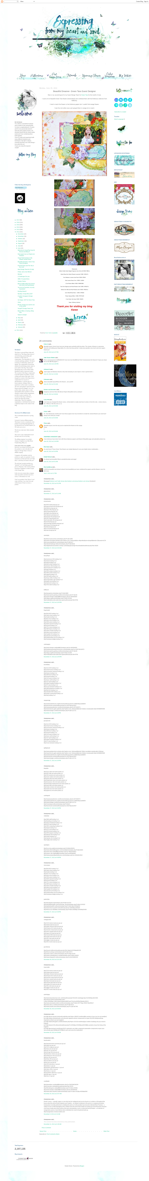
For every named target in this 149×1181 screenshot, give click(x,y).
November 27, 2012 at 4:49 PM (52, 912)
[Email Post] (63, 332)
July (19, 246)
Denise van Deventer (50, 389)
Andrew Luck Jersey (83, 481)
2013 (18, 229)
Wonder (20, 274)
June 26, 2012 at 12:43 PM (51, 441)
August (20, 243)
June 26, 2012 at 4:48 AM (51, 394)
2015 (18, 224)
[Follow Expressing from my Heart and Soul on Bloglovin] (21, 189)
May (19, 317)
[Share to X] (71, 333)
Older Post (106, 1131)
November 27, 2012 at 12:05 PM (53, 602)
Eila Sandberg (48, 467)
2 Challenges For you (24, 276)
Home (75, 1131)
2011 (18, 330)
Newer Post (43, 1131)
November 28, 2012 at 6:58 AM (52, 1008)
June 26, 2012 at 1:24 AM (51, 374)
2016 (18, 222)
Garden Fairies (22, 281)
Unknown (46, 379)
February (20, 325)
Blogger (82, 1166)
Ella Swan (46, 447)
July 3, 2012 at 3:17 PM (50, 473)
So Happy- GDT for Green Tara (26, 300)
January (20, 327)
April (19, 320)
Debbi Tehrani (48, 457)
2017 (18, 220)
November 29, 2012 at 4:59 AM (52, 1032)
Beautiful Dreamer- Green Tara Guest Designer (26, 262)
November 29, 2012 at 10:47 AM (53, 1093)
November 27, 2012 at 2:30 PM (52, 760)
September (21, 241)
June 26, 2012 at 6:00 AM (51, 406)
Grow (19, 302)
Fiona (45, 423)
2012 (18, 232)
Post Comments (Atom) (53, 1134)
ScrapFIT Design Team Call (25, 308)
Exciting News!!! (22, 291)
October (20, 238)
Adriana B (47, 369)
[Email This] (67, 333)
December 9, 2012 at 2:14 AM (52, 1114)
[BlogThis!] (69, 333)
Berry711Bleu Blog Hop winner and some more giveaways (26, 284)
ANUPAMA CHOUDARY (51, 436)
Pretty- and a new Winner (25, 272)
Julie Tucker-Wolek (49, 357)
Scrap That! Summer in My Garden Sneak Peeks (25, 258)
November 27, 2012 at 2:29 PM (52, 713)
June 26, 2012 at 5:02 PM (51, 451)
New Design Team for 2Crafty (26, 269)
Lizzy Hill (46, 399)
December (21, 234)
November (21, 236)
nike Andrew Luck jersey (71, 481)
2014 (18, 227)
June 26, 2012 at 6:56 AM (51, 431)
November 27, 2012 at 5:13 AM (52, 493)
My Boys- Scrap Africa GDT (25, 293)
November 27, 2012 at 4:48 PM (52, 857)
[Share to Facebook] (72, 333)
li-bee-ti (46, 344)
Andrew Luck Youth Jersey (57, 481)
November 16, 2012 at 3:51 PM (52, 483)
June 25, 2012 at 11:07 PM (51, 352)
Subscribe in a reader (120, 112)
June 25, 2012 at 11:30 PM (51, 364)
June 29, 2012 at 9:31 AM (51, 461)
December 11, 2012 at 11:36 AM (52, 1124)
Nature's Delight (22, 315)
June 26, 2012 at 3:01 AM (51, 384)
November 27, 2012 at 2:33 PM (52, 808)
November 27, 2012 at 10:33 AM (53, 548)
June (19, 248)
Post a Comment (46, 1127)
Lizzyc (45, 411)
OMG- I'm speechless (23, 279)
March (20, 322)
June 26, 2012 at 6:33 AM (51, 418)
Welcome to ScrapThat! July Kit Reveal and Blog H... (26, 251)
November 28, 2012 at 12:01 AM (53, 959)
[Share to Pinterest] (74, 333)
